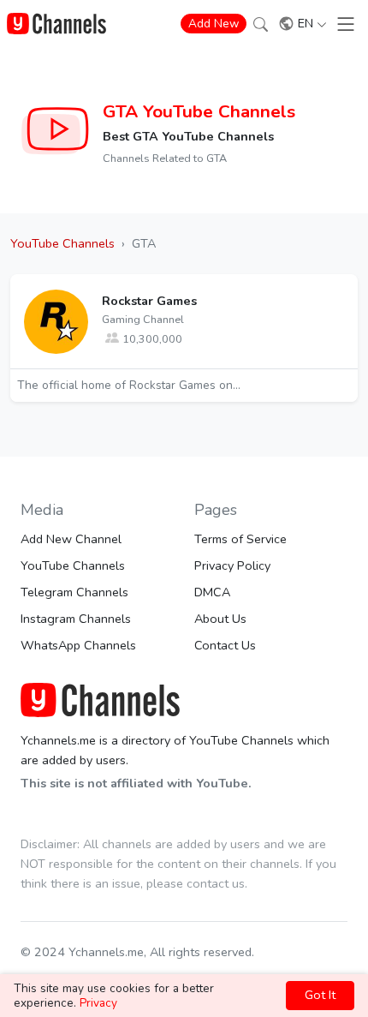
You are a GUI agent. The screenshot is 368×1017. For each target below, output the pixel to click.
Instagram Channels (76, 618)
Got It (320, 994)
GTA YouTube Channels (199, 111)
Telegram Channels (74, 592)
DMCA (212, 592)
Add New (213, 23)
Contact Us (225, 645)
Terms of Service (240, 538)
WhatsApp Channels (78, 645)
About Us (220, 618)
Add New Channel (71, 538)
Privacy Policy (232, 565)
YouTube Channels (73, 565)
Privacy (98, 1003)
